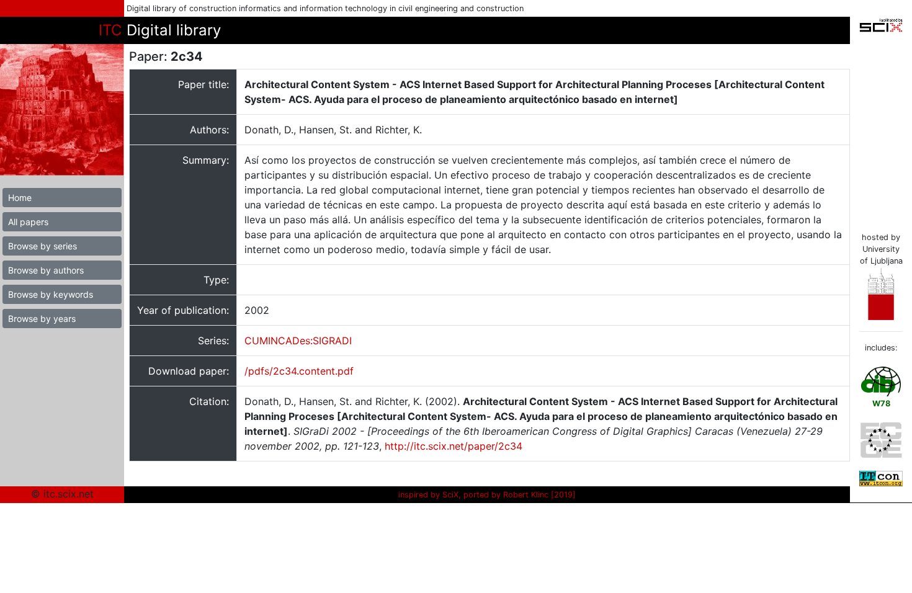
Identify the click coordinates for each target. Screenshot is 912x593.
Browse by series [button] (42, 246)
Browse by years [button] (42, 318)
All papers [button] (28, 221)
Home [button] (20, 197)
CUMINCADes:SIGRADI (298, 340)
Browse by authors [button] (46, 270)
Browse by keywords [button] (50, 294)
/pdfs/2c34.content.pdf (299, 371)
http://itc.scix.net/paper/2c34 (453, 446)
